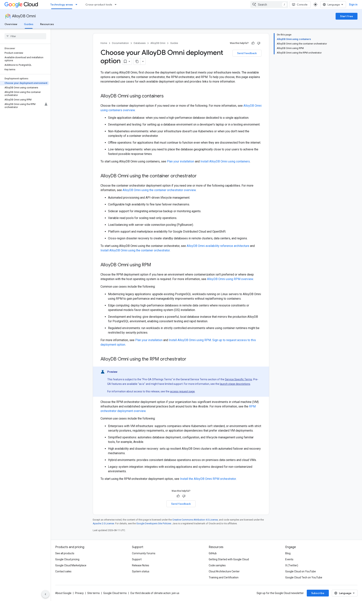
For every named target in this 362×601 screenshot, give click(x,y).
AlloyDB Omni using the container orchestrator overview (159, 190)
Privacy (79, 593)
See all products (64, 553)
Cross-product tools (98, 4)
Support (137, 559)
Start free (346, 16)
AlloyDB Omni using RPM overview (230, 279)
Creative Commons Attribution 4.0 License (195, 519)
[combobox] (269, 4)
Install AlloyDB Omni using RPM (190, 340)
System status (140, 571)
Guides (28, 24)
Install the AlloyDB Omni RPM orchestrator (208, 479)
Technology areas (61, 4)
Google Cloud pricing (67, 559)
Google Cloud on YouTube (300, 571)
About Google (63, 593)
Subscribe (317, 593)
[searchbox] (25, 36)
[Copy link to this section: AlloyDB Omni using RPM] (155, 265)
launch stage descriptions (235, 383)
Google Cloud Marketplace (70, 565)
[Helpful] (253, 43)
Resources (47, 24)
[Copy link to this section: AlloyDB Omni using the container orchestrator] (200, 176)
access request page (182, 391)
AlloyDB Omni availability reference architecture (218, 246)
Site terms (93, 593)
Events (289, 559)
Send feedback (247, 53)
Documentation (120, 43)
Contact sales (63, 571)
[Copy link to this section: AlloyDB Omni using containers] (167, 96)
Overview (11, 24)
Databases (140, 43)
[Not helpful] (259, 43)
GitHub (213, 553)
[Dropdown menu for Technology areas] (77, 4)
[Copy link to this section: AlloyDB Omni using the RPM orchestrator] (190, 359)
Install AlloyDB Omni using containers (225, 161)
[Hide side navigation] (45, 594)
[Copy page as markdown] (137, 61)
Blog (288, 553)
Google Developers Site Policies (153, 523)
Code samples (217, 565)
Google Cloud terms (115, 593)
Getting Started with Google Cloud (229, 559)
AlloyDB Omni (24, 16)
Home (103, 43)
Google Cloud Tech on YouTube (303, 577)
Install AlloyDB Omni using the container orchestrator (135, 250)
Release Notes (140, 565)
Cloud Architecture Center (224, 571)
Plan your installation (180, 161)
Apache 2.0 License (103, 523)
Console (302, 4)
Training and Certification (224, 577)
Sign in (353, 4)
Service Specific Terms (238, 379)
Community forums (143, 553)
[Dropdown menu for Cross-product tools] (116, 4)
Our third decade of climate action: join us (154, 593)
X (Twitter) (291, 565)
